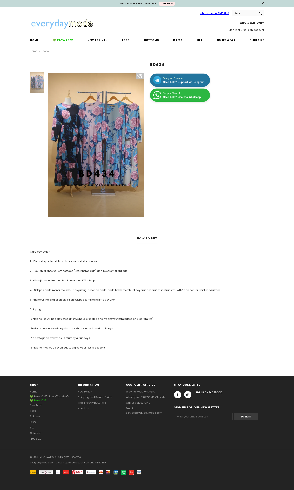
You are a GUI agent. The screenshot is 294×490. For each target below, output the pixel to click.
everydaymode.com (43, 462)
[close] (263, 4)
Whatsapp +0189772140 (214, 13)
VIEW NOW (167, 3)
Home (33, 51)
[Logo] (62, 24)
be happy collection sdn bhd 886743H (82, 462)
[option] (96, 145)
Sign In (233, 30)
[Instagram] (187, 394)
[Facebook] (177, 394)
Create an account (252, 30)
